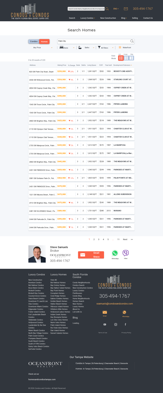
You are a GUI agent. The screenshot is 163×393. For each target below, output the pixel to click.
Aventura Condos (35, 283)
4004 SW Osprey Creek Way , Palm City (42, 88)
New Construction (108, 18)
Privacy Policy (126, 333)
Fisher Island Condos (36, 312)
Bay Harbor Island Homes (60, 288)
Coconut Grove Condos (37, 296)
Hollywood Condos (35, 322)
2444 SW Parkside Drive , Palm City (42, 227)
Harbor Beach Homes (58, 304)
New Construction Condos (83, 288)
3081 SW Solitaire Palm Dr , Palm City (42, 178)
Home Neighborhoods (81, 298)
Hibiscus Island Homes (59, 306)
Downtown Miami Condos (38, 306)
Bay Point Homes (57, 291)
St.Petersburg (97, 363)
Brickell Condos (34, 291)
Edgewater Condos (35, 309)
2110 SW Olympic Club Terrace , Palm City (42, 129)
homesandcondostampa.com (42, 379)
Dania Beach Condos (36, 298)
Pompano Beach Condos (37, 338)
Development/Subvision (121, 65)
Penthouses (77, 293)
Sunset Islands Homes (59, 333)
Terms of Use (102, 333)
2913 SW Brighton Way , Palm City (42, 203)
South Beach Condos (36, 341)
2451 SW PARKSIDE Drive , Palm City (42, 170)
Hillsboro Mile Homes (59, 309)
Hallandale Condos (35, 320)
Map (132, 54)
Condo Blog (77, 296)
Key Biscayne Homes (58, 317)
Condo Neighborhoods (81, 283)
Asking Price (62, 65)
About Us (76, 309)
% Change (71, 65)
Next (125, 239)
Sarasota (124, 363)
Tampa (87, 363)
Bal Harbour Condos (36, 285)
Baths (87, 48)
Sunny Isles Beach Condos (38, 346)
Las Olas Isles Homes (59, 320)
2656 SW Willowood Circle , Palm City (42, 80)
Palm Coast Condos (36, 336)
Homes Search (78, 301)
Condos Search (78, 285)
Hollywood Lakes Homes (60, 312)
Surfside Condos (34, 349)
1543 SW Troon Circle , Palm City (42, 104)
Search (72, 18)
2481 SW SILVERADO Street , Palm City (42, 211)
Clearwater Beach (112, 363)
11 (118, 239)
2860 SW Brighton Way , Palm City (42, 121)
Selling (135, 18)
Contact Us (148, 18)
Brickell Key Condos (36, 293)
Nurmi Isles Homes (58, 322)
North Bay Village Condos (38, 333)
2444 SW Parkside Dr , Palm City (42, 219)
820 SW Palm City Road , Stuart (41, 72)
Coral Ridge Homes (58, 296)
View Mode (113, 57)
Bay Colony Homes (57, 285)
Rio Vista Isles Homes (59, 328)
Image (126, 54)
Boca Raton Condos (36, 288)
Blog (123, 18)
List (120, 54)
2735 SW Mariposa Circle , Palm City (42, 145)
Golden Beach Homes (58, 301)
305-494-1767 (143, 9)
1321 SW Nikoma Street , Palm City (42, 195)
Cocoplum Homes (57, 293)
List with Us (77, 312)
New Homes (77, 304)
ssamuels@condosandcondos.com (114, 303)
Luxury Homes (78, 306)
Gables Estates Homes (59, 298)
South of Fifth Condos (36, 344)
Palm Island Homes (58, 325)
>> (132, 239)
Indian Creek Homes (58, 314)
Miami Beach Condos (36, 330)
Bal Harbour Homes (58, 283)
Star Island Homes (57, 330)
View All (53, 280)
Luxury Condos (87, 18)
